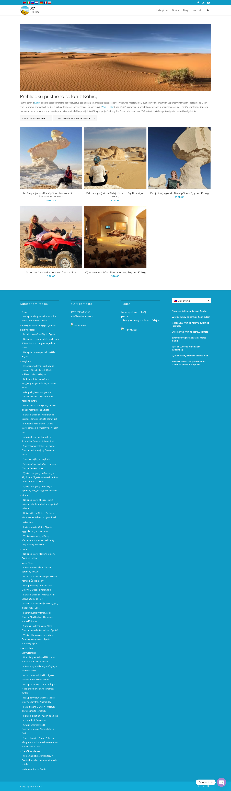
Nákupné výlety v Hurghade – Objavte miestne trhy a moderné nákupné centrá (37, 396)
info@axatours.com (82, 316)
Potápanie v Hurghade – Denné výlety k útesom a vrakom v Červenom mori (40, 428)
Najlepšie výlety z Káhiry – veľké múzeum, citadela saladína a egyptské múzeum (40, 504)
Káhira (25, 495)
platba (125, 316)
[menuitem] (162, 10)
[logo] (31, 10)
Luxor (24, 549)
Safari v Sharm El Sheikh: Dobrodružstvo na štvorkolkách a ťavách (38, 729)
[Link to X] (203, 2)
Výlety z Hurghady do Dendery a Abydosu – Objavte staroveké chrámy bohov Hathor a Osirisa (40, 477)
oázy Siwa (28, 522)
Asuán (25, 312)
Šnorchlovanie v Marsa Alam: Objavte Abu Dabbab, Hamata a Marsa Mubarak (37, 617)
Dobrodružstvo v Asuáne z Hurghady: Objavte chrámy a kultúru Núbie (39, 383)
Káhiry (37, 102)
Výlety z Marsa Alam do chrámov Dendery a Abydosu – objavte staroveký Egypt (38, 639)
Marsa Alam (27, 563)
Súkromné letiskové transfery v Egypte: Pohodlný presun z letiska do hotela (39, 760)
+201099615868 (80, 312)
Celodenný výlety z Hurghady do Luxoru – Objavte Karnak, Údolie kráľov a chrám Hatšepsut (38, 370)
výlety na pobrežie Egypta (34, 769)
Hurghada (26, 361)
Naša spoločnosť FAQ (133, 312)
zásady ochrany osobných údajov (140, 320)
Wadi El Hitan (108, 107)
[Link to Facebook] (198, 2)
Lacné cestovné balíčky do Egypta (39, 334)
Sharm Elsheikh (29, 652)
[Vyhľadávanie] (208, 10)
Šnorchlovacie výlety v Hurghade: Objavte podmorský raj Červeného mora (38, 450)
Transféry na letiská (31, 751)
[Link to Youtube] (208, 2)
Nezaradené (27, 648)
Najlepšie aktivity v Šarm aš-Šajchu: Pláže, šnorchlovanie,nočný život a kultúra (39, 688)
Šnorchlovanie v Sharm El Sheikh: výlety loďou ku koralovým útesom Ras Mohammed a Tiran (40, 742)
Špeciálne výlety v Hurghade (36, 459)
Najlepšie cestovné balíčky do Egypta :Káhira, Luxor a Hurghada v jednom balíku (40, 343)
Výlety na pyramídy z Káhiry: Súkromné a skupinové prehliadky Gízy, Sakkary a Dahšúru (38, 540)
